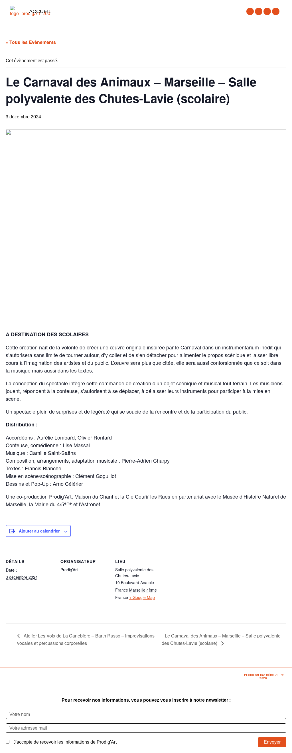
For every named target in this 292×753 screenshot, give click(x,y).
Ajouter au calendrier (39, 531)
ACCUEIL (40, 11)
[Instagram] (258, 11)
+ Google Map (142, 597)
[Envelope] (275, 11)
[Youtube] (267, 11)
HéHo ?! (272, 674)
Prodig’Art (251, 674)
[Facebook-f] (250, 11)
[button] (146, 11)
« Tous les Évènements (31, 42)
